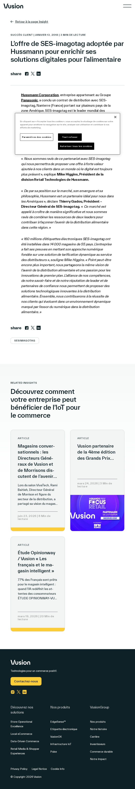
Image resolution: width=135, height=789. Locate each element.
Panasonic (29, 100)
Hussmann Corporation (40, 95)
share (16, 73)
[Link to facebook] (27, 74)
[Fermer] (115, 117)
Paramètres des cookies (36, 137)
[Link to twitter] (33, 74)
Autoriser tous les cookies (76, 146)
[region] (67, 134)
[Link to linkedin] (39, 74)
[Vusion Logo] (13, 6)
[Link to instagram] (13, 692)
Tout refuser (70, 137)
